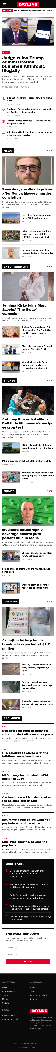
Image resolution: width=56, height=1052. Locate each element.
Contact (34, 999)
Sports (9, 380)
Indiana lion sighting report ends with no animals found (34, 11)
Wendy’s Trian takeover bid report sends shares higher (36, 586)
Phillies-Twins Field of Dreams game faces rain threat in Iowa (37, 446)
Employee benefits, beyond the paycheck (24, 843)
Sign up (28, 961)
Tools (32, 991)
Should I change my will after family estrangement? (37, 554)
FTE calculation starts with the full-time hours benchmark (26, 570)
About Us (34, 988)
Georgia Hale (11, 87)
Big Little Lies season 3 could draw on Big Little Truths (37, 347)
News (6, 52)
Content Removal (10, 1019)
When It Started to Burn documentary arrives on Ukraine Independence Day (35, 365)
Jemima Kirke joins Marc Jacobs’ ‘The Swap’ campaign (24, 309)
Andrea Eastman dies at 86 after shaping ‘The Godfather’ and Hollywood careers (37, 330)
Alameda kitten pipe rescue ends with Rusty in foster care (37, 703)
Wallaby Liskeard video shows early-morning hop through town (37, 667)
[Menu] (4, 4)
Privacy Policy (8, 1015)
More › (50, 151)
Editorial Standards (39, 995)
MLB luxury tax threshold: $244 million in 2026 (26, 461)
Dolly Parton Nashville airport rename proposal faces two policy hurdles (30, 133)
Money (9, 491)
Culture (10, 601)
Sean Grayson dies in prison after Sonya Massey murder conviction (27, 193)
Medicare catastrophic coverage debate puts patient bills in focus (22, 534)
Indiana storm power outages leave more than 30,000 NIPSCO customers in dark (37, 234)
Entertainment (16, 266)
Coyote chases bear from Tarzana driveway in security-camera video (37, 685)
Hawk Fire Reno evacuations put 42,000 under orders (36, 216)
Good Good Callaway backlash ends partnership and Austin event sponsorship (30, 110)
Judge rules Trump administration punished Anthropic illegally (23, 64)
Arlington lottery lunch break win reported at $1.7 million (26, 644)
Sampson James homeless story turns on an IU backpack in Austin (29, 122)
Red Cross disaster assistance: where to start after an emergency (27, 732)
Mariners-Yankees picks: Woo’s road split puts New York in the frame (38, 475)
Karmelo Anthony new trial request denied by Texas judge (37, 251)
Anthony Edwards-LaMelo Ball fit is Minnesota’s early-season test (27, 423)
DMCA (34, 1048)
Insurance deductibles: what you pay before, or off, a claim (26, 821)
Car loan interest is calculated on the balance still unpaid (27, 799)
